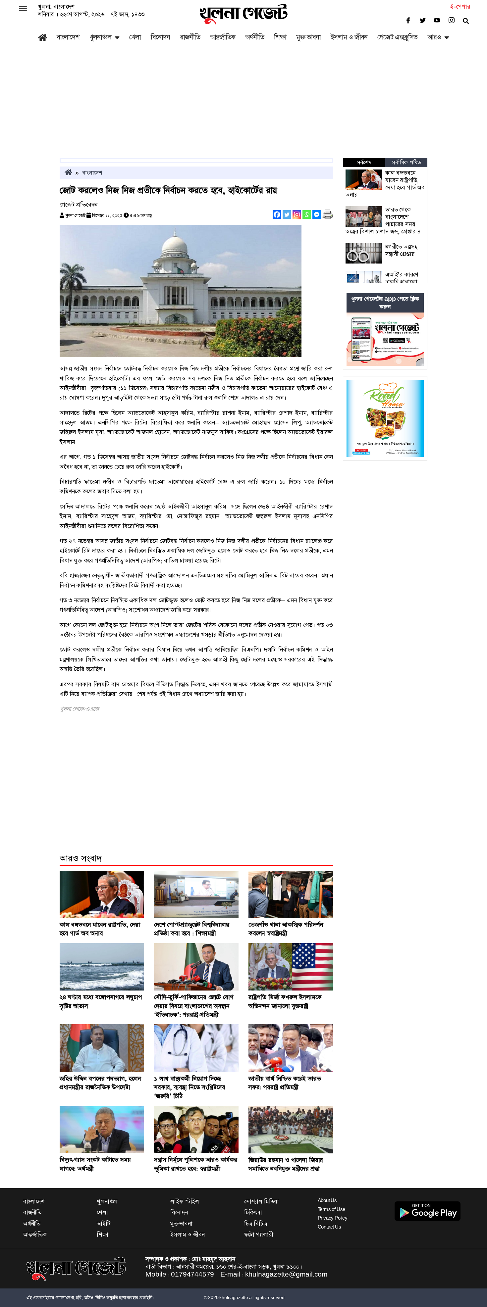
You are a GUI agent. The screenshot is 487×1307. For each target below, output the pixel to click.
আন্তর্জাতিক (222, 37)
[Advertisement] (243, 108)
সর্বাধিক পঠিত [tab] (406, 162)
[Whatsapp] (306, 214)
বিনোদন (160, 37)
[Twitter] (287, 214)
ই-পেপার (460, 7)
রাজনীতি (190, 37)
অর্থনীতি (254, 37)
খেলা (135, 37)
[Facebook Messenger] (316, 214)
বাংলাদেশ (68, 37)
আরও (434, 37)
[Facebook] (277, 214)
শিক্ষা (280, 37)
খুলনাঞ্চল (100, 37)
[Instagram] (297, 214)
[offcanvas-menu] (23, 9)
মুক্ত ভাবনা (308, 37)
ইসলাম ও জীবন (349, 37)
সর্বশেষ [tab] (364, 162)
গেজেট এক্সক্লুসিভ (397, 37)
